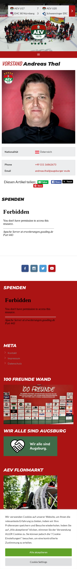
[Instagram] (34, 268)
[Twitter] (43, 268)
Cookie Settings (38, 561)
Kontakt (12, 352)
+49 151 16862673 (45, 164)
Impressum (14, 358)
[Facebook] (25, 268)
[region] (38, 539)
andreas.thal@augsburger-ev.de (52, 170)
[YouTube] (52, 268)
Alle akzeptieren (38, 552)
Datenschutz (15, 363)
